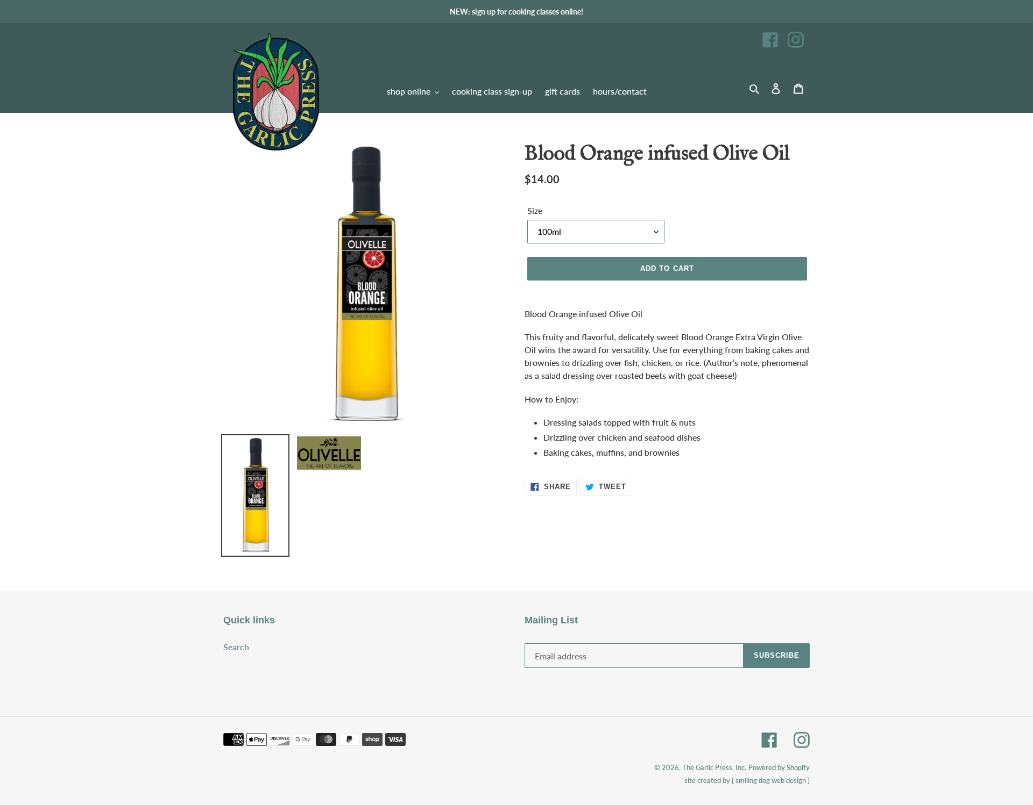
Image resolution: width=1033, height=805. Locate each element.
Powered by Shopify (779, 767)
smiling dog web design (770, 780)
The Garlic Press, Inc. (714, 767)
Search (236, 647)
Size (534, 210)
